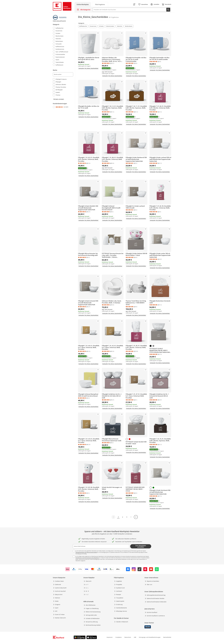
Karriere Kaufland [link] (152, 612)
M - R (87, 591)
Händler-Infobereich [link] (122, 622)
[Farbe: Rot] (129, 439)
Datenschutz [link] (127, 637)
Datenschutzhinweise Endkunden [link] (156, 602)
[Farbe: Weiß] (127, 439)
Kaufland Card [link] (120, 588)
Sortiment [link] (119, 591)
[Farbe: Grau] (153, 346)
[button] (83, 26)
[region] (64, 65)
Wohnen (57, 598)
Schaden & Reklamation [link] (93, 618)
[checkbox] (62, 79)
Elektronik (58, 584)
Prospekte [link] (119, 584)
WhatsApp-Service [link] (121, 611)
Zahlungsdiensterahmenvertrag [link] (156, 595)
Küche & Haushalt (60, 591)
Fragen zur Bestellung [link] (92, 608)
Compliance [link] (118, 637)
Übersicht (88, 581)
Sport (56, 608)
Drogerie (57, 604)
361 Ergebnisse (114, 17)
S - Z (87, 594)
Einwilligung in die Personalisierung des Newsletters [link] (87, 557)
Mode (56, 601)
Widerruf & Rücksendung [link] (93, 612)
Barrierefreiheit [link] (167, 637)
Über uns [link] (149, 584)
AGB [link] (135, 637)
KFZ (56, 611)
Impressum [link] (110, 637)
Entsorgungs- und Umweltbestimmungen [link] (149, 637)
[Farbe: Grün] (153, 487)
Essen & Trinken (60, 614)
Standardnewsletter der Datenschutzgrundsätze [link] (86, 552)
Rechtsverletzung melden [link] (93, 625)
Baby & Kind (58, 594)
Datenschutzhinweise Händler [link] (155, 598)
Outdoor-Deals (59, 581)
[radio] (62, 28)
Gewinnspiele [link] (120, 601)
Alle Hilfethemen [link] (90, 605)
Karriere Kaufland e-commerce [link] (156, 616)
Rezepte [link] (118, 594)
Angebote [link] (119, 581)
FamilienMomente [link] (121, 608)
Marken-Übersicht (60, 618)
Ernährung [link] (119, 604)
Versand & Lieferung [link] (92, 622)
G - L (87, 588)
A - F (87, 584)
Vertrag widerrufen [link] (91, 615)
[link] (100, 4)
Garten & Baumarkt (60, 588)
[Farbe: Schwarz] (150, 346)
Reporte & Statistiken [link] (153, 581)
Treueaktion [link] (119, 598)
